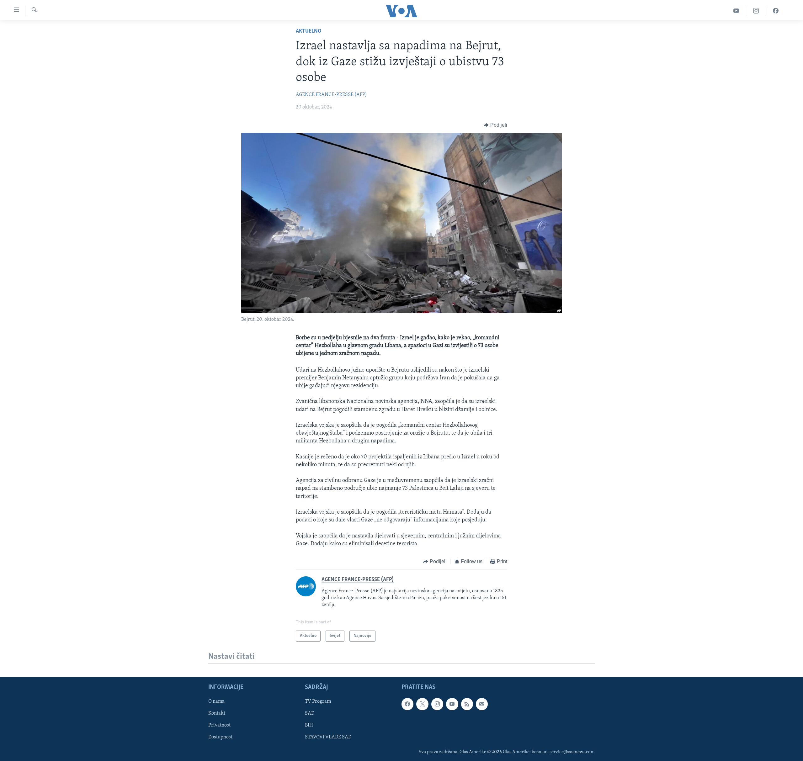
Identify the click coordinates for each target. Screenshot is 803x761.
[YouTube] (736, 11)
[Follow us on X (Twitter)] (422, 704)
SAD (309, 713)
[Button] (495, 125)
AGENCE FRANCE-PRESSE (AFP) (331, 94)
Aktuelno (309, 31)
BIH (309, 725)
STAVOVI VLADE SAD (328, 737)
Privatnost (219, 725)
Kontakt (216, 713)
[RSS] (467, 704)
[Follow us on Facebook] (407, 704)
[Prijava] (482, 704)
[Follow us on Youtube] (452, 704)
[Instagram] (756, 11)
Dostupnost (220, 737)
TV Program (318, 701)
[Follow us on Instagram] (437, 704)
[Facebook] (775, 11)
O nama (216, 701)
